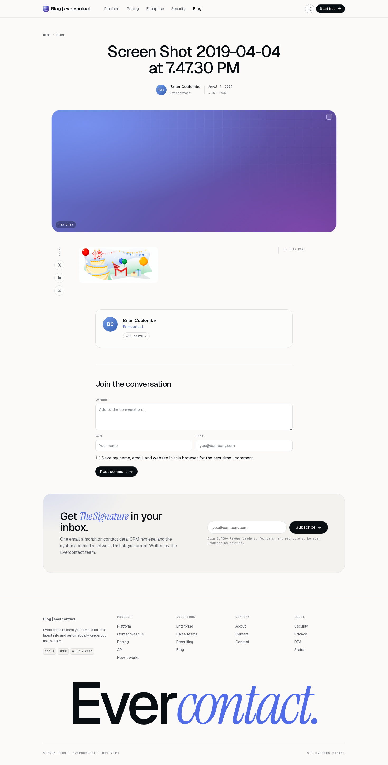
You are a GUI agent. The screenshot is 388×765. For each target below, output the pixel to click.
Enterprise (155, 8)
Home (46, 35)
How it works (128, 657)
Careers (242, 634)
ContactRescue (130, 634)
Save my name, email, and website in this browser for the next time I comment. (178, 458)
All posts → (136, 336)
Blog (197, 8)
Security (178, 8)
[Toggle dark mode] (309, 8)
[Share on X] (59, 265)
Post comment (116, 471)
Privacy (300, 634)
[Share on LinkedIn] (59, 278)
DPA (297, 641)
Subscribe (308, 527)
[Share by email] (59, 290)
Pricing (133, 8)
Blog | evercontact (59, 619)
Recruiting (184, 641)
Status (299, 649)
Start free (330, 8)
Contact (242, 641)
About (240, 626)
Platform (111, 8)
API (120, 649)
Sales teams (186, 634)
